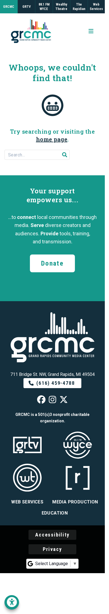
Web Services (27, 502)
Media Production (75, 502)
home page (52, 139)
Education (55, 513)
